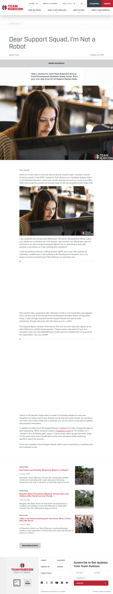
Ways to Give (78, 10)
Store (32, 3)
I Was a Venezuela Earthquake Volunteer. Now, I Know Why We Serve (45, 519)
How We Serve (34, 10)
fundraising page (63, 431)
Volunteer (94, 4)
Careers (60, 567)
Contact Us (45, 567)
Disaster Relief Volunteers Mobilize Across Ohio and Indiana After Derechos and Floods (44, 495)
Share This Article (57, 63)
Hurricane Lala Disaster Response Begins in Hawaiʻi (44, 470)
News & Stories (50, 3)
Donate (107, 4)
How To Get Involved (57, 10)
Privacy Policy (46, 573)
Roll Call (67, 3)
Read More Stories (30, 546)
